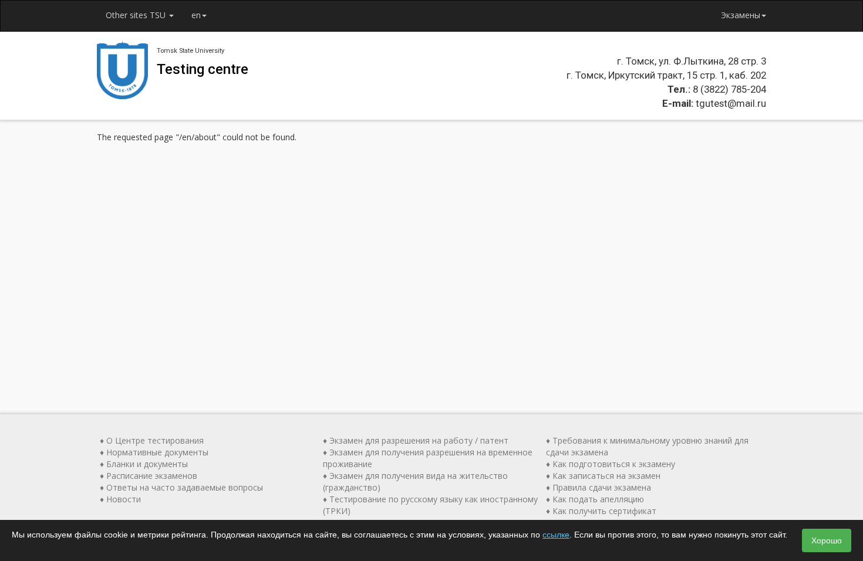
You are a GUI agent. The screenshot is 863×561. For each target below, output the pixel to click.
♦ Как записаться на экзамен (603, 475)
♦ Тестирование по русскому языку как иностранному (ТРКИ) (430, 505)
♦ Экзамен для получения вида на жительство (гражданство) (415, 481)
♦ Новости (120, 499)
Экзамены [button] (740, 15)
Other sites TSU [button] (137, 15)
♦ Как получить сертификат (601, 510)
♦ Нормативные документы (154, 452)
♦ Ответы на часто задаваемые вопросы (181, 487)
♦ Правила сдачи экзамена (598, 487)
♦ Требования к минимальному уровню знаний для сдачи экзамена (647, 446)
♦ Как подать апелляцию (595, 499)
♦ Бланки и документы (144, 463)
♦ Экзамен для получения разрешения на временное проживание (427, 458)
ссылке (555, 534)
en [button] (196, 15)
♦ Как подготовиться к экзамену (610, 463)
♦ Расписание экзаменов (148, 475)
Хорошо (826, 540)
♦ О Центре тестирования (152, 440)
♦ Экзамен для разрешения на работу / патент (415, 440)
